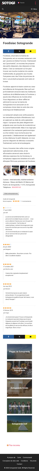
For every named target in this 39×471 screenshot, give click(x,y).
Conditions (24, 461)
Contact (19, 464)
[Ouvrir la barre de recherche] (3, 9)
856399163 (16, 187)
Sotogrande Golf (19, 424)
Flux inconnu (14, 445)
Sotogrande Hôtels (19, 388)
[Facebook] (8, 51)
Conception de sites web (11, 461)
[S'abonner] (30, 51)
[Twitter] (19, 51)
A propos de (11, 457)
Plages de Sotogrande (19, 352)
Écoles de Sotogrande (19, 406)
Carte (19, 457)
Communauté (27, 457)
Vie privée (33, 461)
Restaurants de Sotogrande (19, 369)
